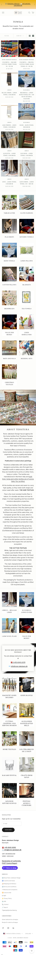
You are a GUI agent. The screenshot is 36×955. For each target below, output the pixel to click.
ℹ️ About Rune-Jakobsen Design (11, 878)
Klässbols (26, 90)
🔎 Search (5, 907)
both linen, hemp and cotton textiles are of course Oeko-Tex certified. (18, 479)
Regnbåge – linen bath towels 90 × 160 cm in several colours (26, 95)
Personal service (13, 3)
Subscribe (8, 830)
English (28, 933)
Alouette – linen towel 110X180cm (9, 154)
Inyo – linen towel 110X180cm (9, 183)
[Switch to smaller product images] (33, 36)
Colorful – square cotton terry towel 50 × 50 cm (9, 64)
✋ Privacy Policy (7, 898)
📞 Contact (5, 904)
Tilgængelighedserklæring (9, 910)
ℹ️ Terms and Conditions (9, 886)
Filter (6, 35)
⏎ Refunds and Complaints (9, 889)
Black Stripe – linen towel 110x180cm (9, 93)
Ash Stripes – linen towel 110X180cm (9, 126)
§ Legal (4, 895)
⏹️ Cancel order (6, 892)
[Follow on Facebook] (3, 928)
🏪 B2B (4, 901)
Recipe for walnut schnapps (10, 922)
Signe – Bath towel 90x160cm (27, 126)
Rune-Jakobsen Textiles (9, 59)
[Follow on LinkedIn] (13, 928)
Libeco (9, 90)
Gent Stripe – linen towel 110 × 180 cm (27, 183)
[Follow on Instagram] (8, 928)
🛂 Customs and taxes (8, 881)
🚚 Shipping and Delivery (9, 883)
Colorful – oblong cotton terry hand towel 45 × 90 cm (26, 64)
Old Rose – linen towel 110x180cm (26, 154)
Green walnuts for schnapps (10, 919)
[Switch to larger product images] (30, 36)
